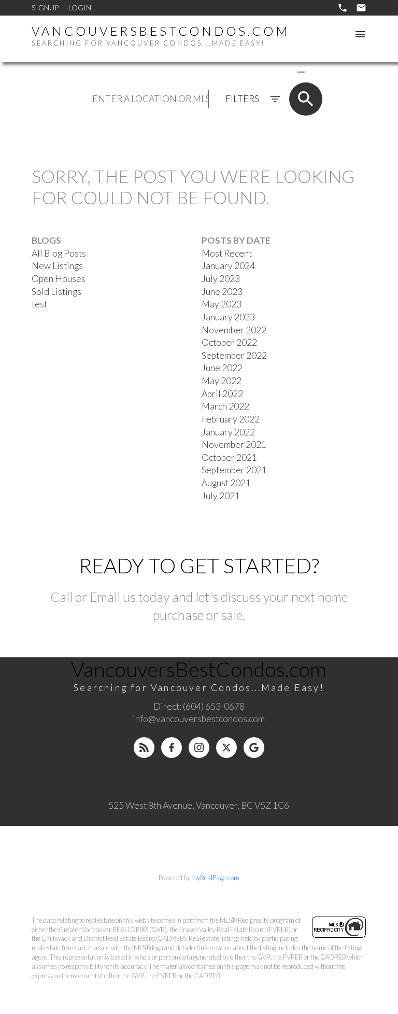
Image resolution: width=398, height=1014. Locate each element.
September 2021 (234, 469)
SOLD (316, 71)
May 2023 (221, 304)
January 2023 (228, 317)
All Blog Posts (59, 253)
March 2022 (225, 406)
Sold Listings (56, 291)
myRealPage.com (215, 878)
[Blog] (144, 747)
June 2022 (222, 367)
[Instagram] (199, 747)
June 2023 (222, 291)
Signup (45, 7)
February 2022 (231, 419)
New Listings (57, 265)
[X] (226, 747)
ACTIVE (276, 71)
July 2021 (221, 495)
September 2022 (234, 355)
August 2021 (226, 482)
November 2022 (234, 330)
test (39, 304)
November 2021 (234, 444)
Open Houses (59, 278)
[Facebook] (171, 747)
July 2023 (221, 278)
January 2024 (228, 265)
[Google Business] (254, 747)
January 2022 (228, 432)
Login (79, 7)
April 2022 (222, 393)
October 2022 (229, 342)
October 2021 (229, 457)
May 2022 (221, 380)
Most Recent (227, 253)
